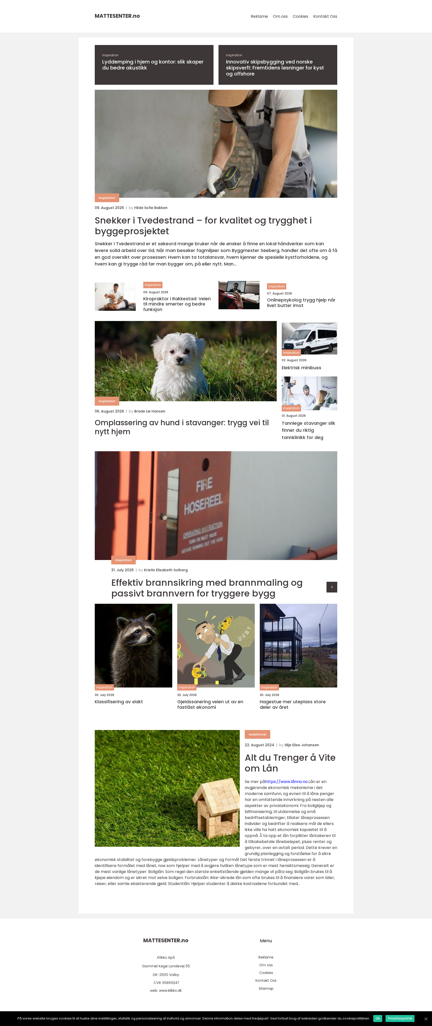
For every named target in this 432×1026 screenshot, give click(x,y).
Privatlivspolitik (400, 1018)
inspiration (110, 55)
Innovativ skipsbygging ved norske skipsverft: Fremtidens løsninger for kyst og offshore (275, 68)
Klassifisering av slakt (119, 701)
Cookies (300, 16)
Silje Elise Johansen (301, 745)
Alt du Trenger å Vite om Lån (290, 763)
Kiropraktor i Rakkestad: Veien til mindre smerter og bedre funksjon (177, 304)
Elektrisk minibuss (301, 367)
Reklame (259, 16)
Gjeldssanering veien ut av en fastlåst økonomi (210, 704)
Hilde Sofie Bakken (151, 208)
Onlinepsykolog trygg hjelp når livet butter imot (301, 302)
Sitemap (266, 988)
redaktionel (257, 734)
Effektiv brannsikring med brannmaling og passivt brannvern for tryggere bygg (207, 588)
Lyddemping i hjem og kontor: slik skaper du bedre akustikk (153, 65)
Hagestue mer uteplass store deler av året (293, 704)
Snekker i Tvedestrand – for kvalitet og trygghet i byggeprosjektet (203, 225)
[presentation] (331, 587)
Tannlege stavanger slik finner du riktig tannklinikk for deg (308, 430)
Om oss (280, 16)
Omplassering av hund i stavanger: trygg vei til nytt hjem (182, 427)
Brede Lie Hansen (149, 411)
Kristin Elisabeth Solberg (166, 570)
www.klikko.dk (170, 990)
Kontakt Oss (325, 16)
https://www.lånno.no (286, 781)
